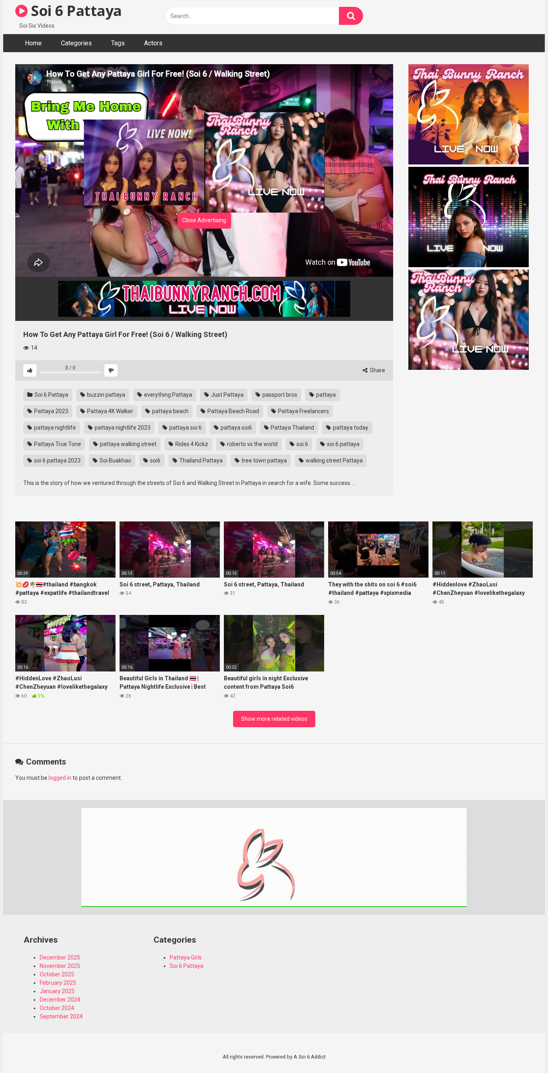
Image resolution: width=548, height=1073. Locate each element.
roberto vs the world (252, 444)
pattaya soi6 (235, 427)
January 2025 (57, 991)
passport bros (279, 394)
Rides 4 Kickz (191, 444)
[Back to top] (521, 1049)
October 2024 (57, 1008)
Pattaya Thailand (292, 427)
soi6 (154, 460)
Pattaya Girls (186, 957)
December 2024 (60, 999)
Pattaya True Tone (57, 444)
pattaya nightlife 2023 (121, 427)
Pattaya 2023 (50, 411)
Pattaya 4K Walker (109, 411)
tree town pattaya (263, 460)
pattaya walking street (127, 444)
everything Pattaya (167, 394)
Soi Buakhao (114, 460)
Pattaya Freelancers (303, 411)
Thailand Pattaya (200, 460)
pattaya (325, 394)
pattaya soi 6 (185, 427)
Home (33, 43)
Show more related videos (274, 719)
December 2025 (60, 957)
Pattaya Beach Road (232, 411)
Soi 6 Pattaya (75, 10)
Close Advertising (204, 220)
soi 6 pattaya (342, 444)
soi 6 (301, 444)
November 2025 (60, 966)
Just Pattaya (227, 394)
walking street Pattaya (333, 460)
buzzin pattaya (105, 394)
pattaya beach (170, 411)
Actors (153, 43)
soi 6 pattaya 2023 (57, 460)
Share (377, 370)
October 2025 (57, 974)
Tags (118, 43)
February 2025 (58, 983)
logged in (60, 778)
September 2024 (61, 1016)
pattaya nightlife (54, 427)
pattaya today (350, 427)
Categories (76, 43)
